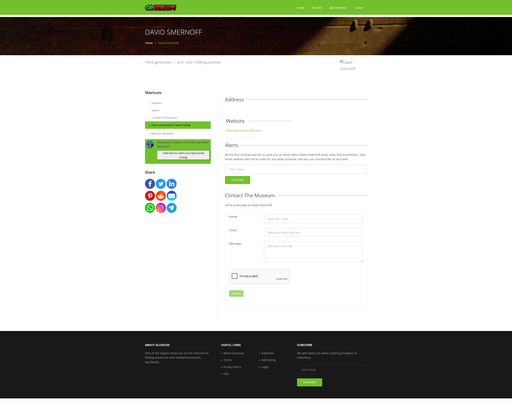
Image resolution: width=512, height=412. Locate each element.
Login (359, 8)
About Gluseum (233, 353)
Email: (233, 230)
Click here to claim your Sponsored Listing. (183, 155)
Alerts (155, 110)
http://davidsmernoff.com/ (243, 130)
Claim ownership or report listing (170, 125)
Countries (339, 8)
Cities (318, 8)
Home (301, 8)
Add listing (268, 360)
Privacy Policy (232, 367)
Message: (235, 243)
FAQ (226, 374)
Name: (233, 216)
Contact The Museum (164, 117)
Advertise (267, 353)
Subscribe (237, 180)
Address (156, 103)
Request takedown (162, 133)
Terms (227, 360)
